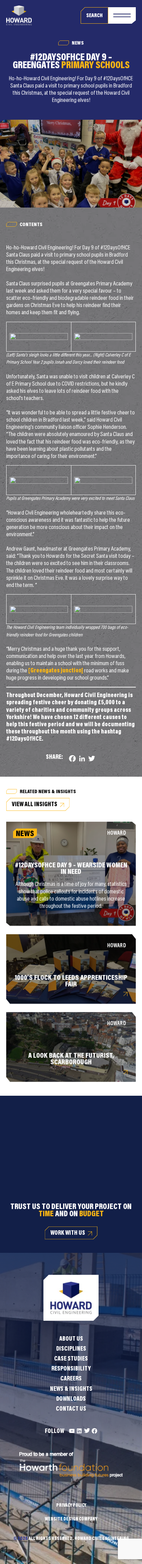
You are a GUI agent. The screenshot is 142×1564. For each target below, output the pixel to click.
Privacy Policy (71, 1505)
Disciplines (71, 1349)
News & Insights (71, 1389)
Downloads (71, 1399)
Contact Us (71, 1409)
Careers (71, 1379)
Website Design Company (71, 1519)
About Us (71, 1339)
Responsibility (71, 1369)
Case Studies (71, 1359)
